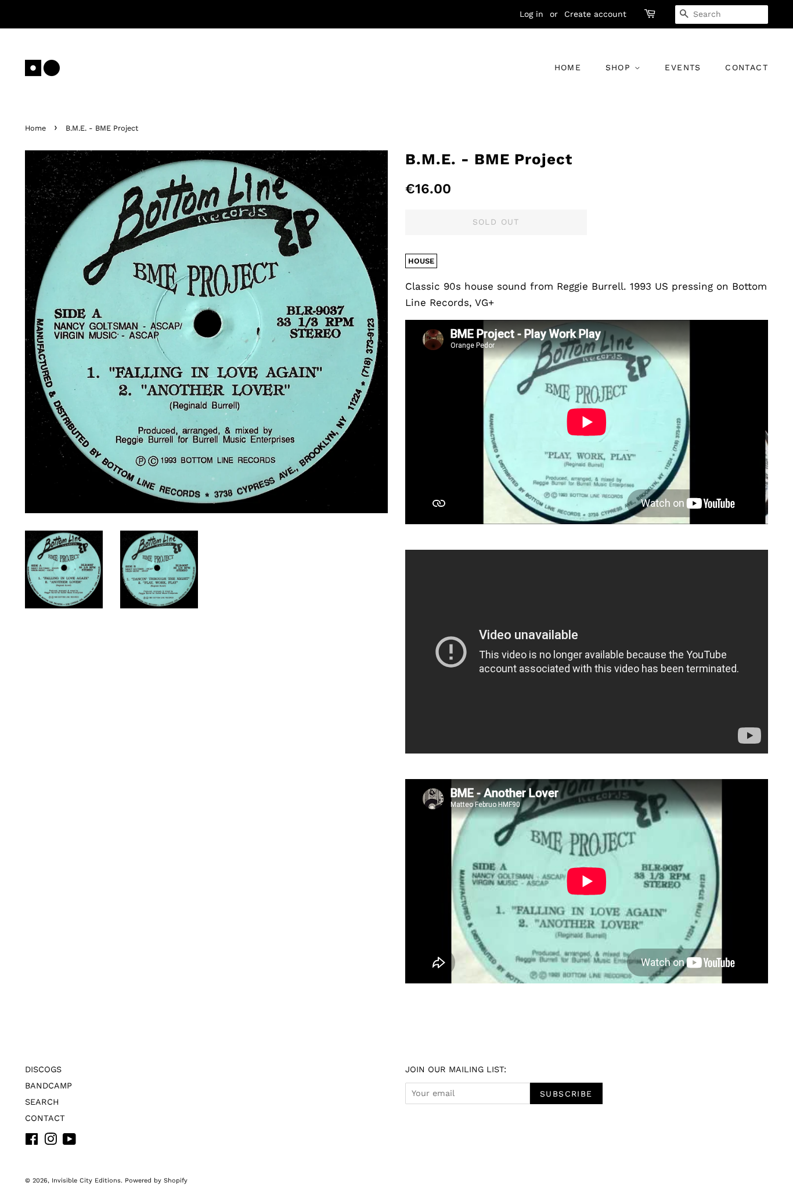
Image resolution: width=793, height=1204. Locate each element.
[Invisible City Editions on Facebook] (31, 1142)
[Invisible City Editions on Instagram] (50, 1142)
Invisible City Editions (86, 1180)
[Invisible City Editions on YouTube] (69, 1142)
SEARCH (42, 1102)
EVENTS (683, 67)
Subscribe (566, 1093)
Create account (595, 14)
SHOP (620, 67)
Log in (531, 14)
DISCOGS (43, 1070)
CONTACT (746, 67)
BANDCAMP (48, 1086)
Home (35, 128)
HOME (568, 67)
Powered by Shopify (156, 1180)
